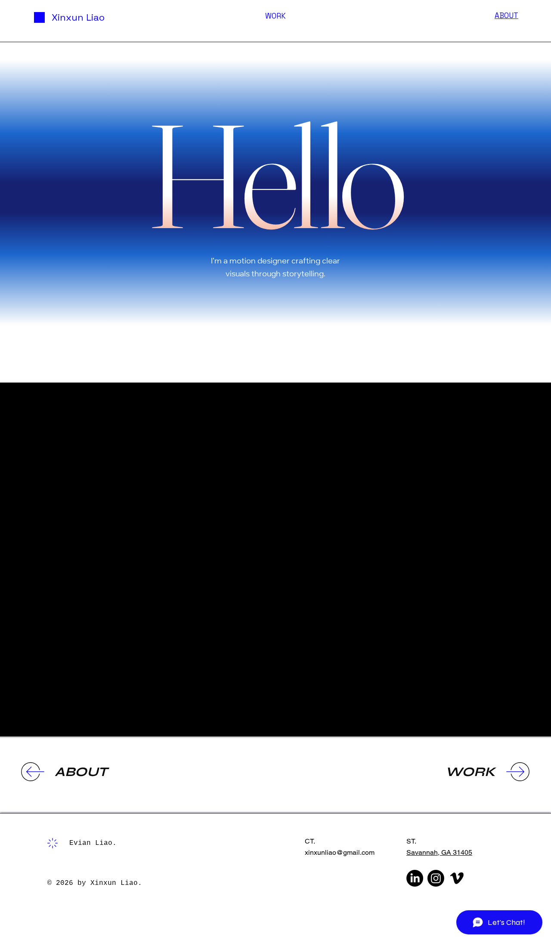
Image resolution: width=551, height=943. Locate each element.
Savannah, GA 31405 (439, 852)
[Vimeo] (457, 878)
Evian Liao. (93, 843)
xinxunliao (320, 852)
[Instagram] (435, 878)
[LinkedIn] (414, 878)
